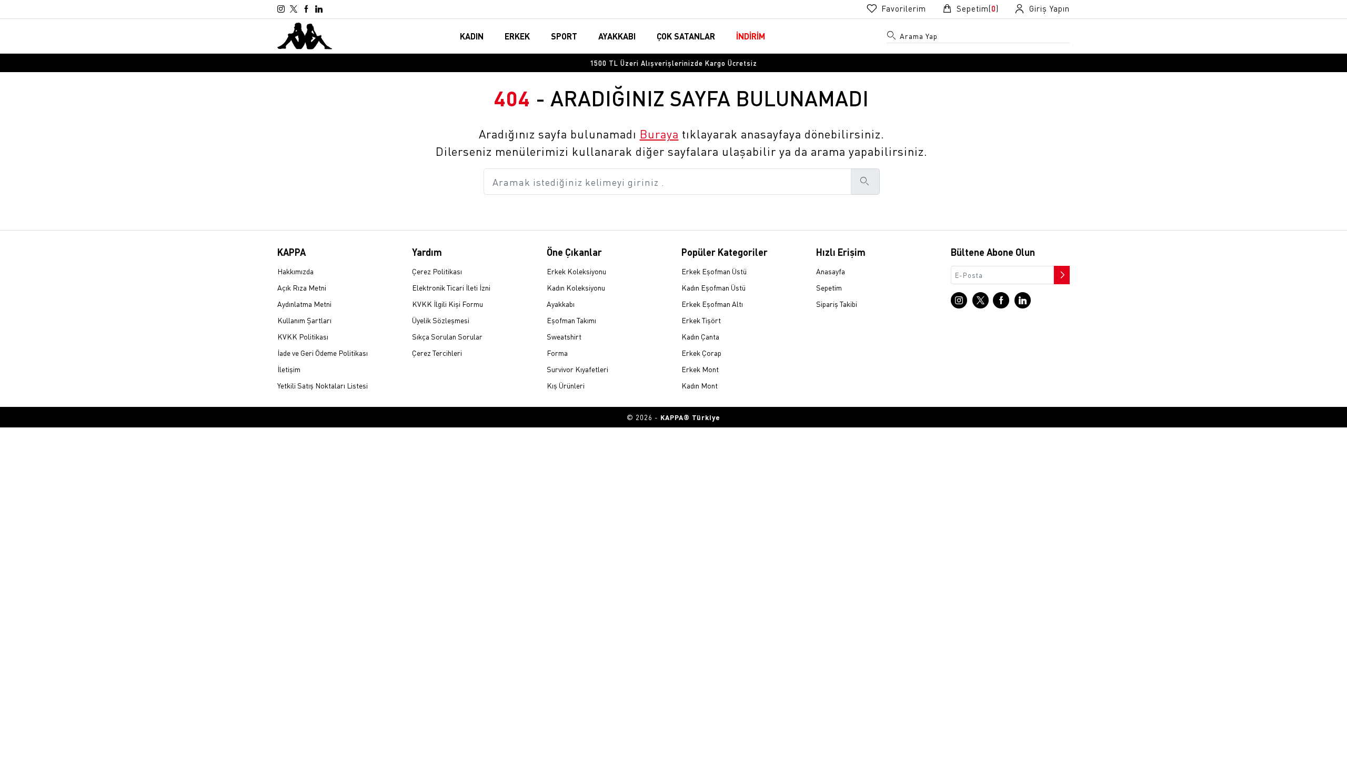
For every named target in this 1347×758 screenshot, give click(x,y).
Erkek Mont (700, 369)
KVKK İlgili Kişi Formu (447, 303)
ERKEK (517, 36)
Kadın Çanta (700, 336)
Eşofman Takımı (571, 320)
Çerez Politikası (437, 271)
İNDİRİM (750, 36)
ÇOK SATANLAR (686, 36)
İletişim (288, 369)
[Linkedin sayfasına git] (319, 9)
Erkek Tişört (701, 320)
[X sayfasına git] (293, 9)
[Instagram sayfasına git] (281, 9)
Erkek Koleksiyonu (576, 271)
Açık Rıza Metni (301, 287)
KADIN (472, 36)
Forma (557, 352)
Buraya (659, 133)
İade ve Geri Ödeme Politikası (322, 352)
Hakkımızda (295, 271)
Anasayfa (830, 271)
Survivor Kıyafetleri (577, 369)
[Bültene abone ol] (1061, 272)
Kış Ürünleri (566, 385)
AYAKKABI (617, 36)
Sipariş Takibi (836, 303)
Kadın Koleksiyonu (576, 287)
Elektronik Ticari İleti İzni (451, 287)
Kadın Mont (699, 385)
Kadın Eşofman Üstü (713, 287)
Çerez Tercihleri (437, 352)
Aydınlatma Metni (304, 303)
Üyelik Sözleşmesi (440, 320)
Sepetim (829, 287)
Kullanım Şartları (304, 320)
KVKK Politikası (302, 336)
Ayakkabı (561, 303)
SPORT (564, 36)
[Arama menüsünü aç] (892, 37)
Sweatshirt (564, 336)
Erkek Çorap (701, 352)
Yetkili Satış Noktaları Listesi (322, 385)
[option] (673, 63)
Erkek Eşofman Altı (712, 303)
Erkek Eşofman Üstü (714, 271)
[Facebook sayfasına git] (306, 9)
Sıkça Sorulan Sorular (447, 336)
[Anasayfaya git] (304, 34)
